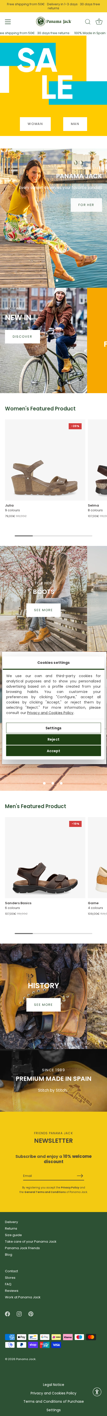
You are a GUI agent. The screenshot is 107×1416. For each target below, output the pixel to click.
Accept (53, 750)
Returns (11, 1228)
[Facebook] (7, 1313)
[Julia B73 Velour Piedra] (45, 460)
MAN (75, 123)
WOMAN (35, 123)
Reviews (11, 1290)
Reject (53, 739)
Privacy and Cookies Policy (50, 712)
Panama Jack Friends (22, 1248)
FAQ (8, 1284)
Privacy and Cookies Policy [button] (53, 1393)
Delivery (11, 1222)
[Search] (87, 22)
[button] (48, 280)
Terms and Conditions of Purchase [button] (53, 1401)
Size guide (13, 1235)
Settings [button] (54, 1410)
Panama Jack (26, 1359)
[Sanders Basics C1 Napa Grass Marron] (45, 857)
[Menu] (7, 21)
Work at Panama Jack (23, 1297)
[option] (53, 218)
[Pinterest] (30, 1313)
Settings (53, 727)
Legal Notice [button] (53, 1384)
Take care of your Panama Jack (30, 1241)
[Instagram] (19, 1313)
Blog (8, 1254)
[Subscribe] (80, 1176)
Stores (10, 1277)
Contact (11, 1271)
